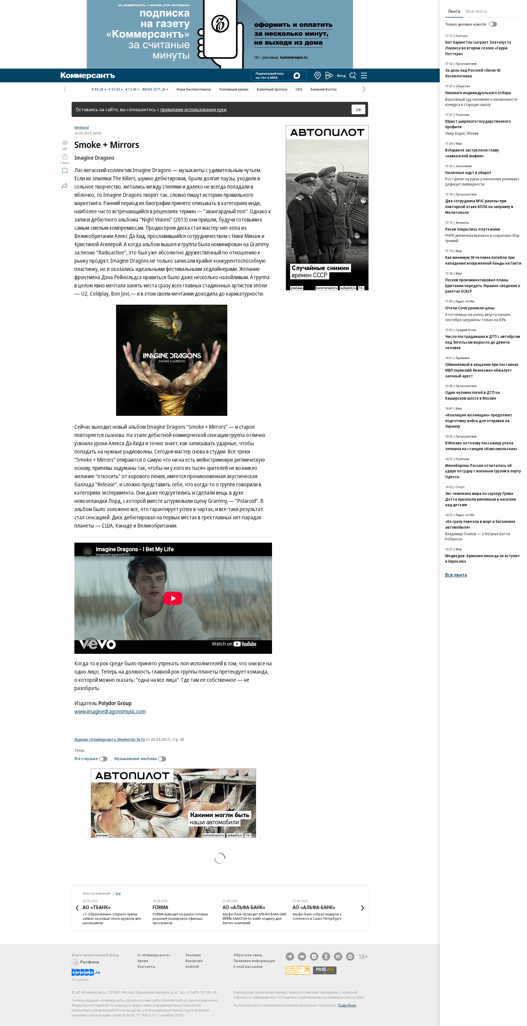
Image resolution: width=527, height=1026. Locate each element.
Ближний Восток (324, 89)
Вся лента (456, 575)
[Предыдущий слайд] (77, 907)
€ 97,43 (114, 89)
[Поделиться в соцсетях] (64, 185)
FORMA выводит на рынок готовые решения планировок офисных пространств (180, 918)
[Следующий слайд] (362, 907)
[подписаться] (104, 758)
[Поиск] (353, 75)
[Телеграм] (290, 956)
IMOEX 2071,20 (154, 89)
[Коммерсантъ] (88, 75)
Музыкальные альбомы (135, 758)
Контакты (146, 966)
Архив (143, 960)
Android (192, 966)
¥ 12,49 (131, 89)
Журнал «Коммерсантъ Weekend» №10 (109, 739)
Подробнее (347, 1005)
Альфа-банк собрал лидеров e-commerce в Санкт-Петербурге (318, 916)
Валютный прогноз (272, 89)
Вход (341, 75)
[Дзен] (314, 956)
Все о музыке (86, 758)
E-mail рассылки (248, 966)
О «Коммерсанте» (154, 954)
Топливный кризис (234, 89)
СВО (299, 89)
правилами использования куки (193, 109)
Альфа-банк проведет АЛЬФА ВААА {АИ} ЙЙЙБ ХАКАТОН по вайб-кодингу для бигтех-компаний (255, 918)
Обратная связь (248, 954)
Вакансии (194, 960)
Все (118, 893)
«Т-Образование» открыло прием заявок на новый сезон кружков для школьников (112, 918)
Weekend (81, 127)
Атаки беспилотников (193, 89)
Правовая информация (254, 960)
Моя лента (476, 11)
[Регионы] (318, 75)
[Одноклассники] (326, 956)
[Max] (350, 956)
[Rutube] (338, 956)
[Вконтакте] (302, 956)
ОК (358, 109)
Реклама (193, 954)
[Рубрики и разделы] (364, 75)
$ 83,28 (97, 89)
